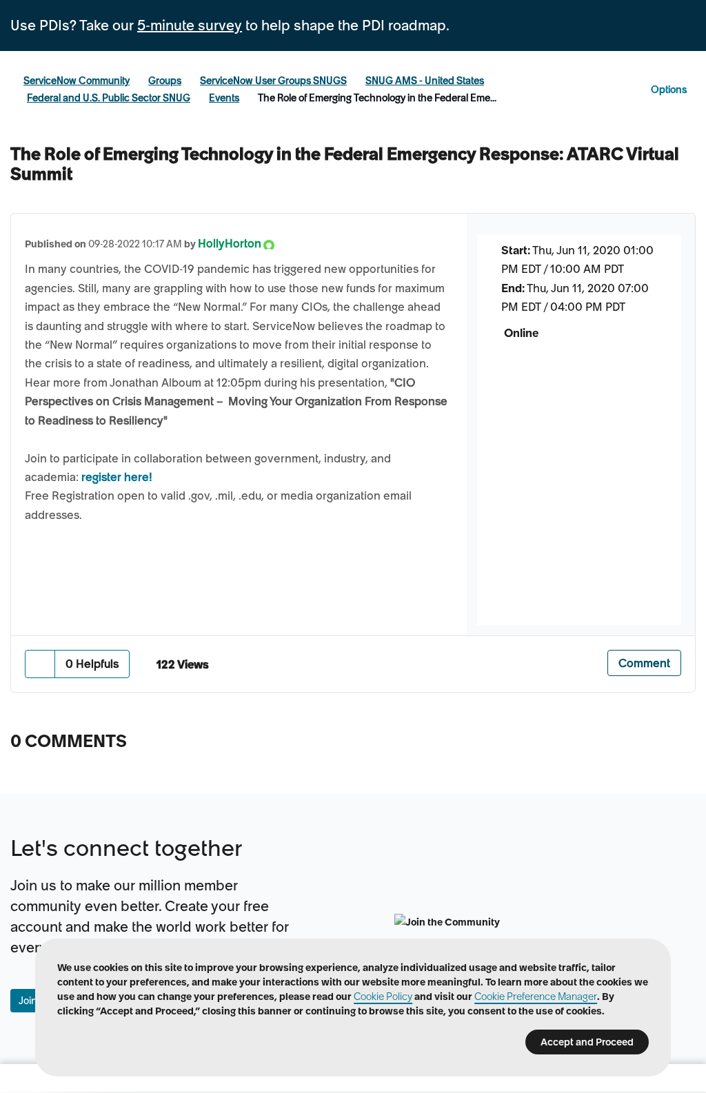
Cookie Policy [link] (383, 996)
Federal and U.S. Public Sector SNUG (108, 98)
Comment (644, 663)
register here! (116, 477)
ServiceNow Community (76, 80)
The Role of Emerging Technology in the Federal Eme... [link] (377, 98)
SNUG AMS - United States (424, 80)
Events (224, 98)
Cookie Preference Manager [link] (535, 996)
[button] (40, 664)
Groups (164, 80)
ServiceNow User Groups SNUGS (273, 80)
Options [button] (669, 89)
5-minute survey (189, 25)
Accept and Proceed (587, 1042)
